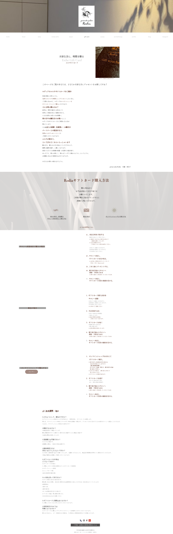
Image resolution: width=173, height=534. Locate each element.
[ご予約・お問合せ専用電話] (81, 520)
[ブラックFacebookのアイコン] (87, 520)
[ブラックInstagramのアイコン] (84, 520)
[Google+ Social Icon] (90, 520)
